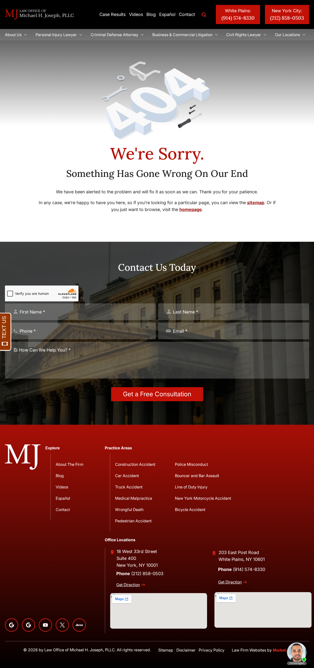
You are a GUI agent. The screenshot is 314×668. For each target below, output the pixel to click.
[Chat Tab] (157, 334)
